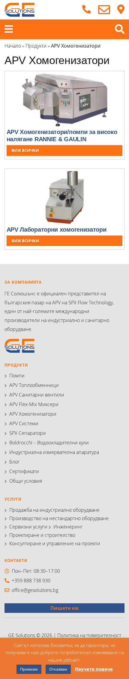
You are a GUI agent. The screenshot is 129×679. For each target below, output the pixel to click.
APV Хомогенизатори (32, 414)
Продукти (36, 45)
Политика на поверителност (89, 635)
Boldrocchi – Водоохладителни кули (49, 442)
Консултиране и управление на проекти (54, 543)
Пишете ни (64, 608)
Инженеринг (68, 526)
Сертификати (24, 471)
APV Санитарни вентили (36, 394)
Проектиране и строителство (42, 535)
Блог (14, 461)
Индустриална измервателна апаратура (54, 452)
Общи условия (25, 481)
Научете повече (94, 669)
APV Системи (23, 423)
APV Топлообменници (34, 385)
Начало (12, 45)
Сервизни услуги (28, 526)
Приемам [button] (29, 669)
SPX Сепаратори (27, 433)
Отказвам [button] (58, 669)
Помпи (17, 375)
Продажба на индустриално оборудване (54, 510)
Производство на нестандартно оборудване (59, 518)
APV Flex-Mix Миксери (33, 404)
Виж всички (25, 150)
